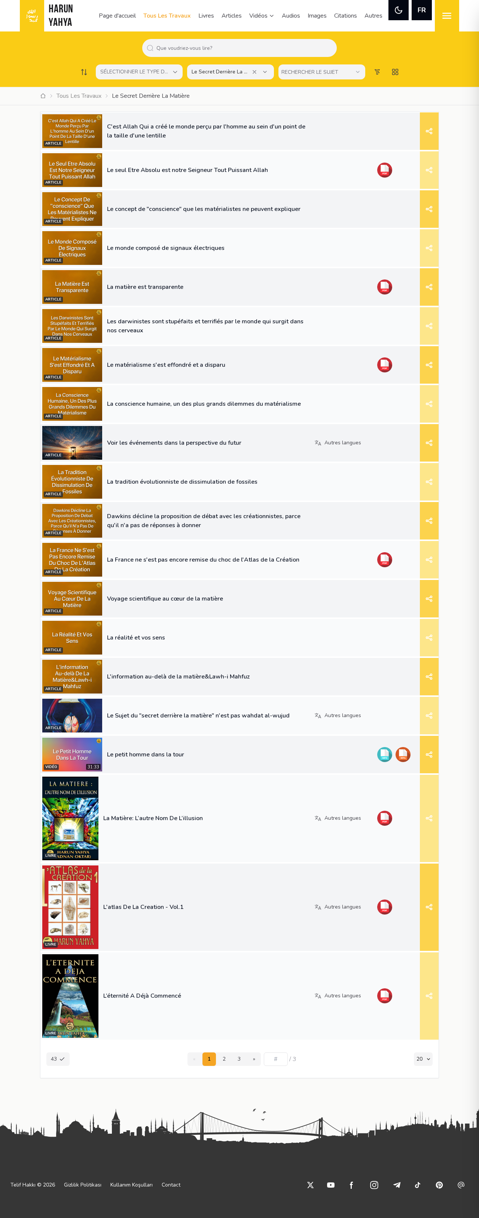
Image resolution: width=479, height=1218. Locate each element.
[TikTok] (417, 1185)
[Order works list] (83, 71)
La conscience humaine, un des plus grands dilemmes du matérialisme (204, 404)
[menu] (447, 15)
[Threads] (461, 1185)
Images (317, 16)
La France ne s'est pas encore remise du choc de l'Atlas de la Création (203, 560)
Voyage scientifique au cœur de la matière (165, 599)
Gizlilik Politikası (82, 1184)
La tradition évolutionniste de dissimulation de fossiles (182, 482)
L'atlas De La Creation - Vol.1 (143, 907)
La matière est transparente (145, 287)
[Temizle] (254, 71)
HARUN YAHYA (61, 16)
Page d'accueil (117, 16)
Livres (206, 16)
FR (422, 10)
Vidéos (258, 16)
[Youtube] (330, 1185)
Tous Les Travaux (167, 16)
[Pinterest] (439, 1185)
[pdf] (384, 170)
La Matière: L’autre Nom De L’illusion (153, 818)
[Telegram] (396, 1185)
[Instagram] (374, 1185)
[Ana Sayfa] (43, 96)
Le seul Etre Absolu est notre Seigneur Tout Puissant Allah (187, 170)
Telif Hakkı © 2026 (32, 1184)
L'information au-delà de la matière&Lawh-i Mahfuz (178, 677)
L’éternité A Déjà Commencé (142, 996)
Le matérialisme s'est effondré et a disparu (166, 365)
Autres (373, 16)
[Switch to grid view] (395, 71)
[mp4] (402, 754)
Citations (345, 16)
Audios (291, 16)
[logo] (32, 15)
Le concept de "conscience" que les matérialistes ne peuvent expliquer (203, 209)
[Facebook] (351, 1185)
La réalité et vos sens (136, 638)
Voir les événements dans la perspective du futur (174, 443)
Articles (232, 16)
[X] (310, 1185)
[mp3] (384, 754)
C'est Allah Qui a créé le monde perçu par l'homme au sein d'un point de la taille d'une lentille (206, 131)
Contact (171, 1184)
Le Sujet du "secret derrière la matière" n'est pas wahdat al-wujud (198, 715)
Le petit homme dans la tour (145, 754)
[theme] (398, 10)
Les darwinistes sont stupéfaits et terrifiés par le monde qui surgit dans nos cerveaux (205, 326)
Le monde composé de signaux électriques (166, 248)
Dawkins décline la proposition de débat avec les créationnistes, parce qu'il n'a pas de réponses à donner (203, 520)
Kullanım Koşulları (131, 1184)
